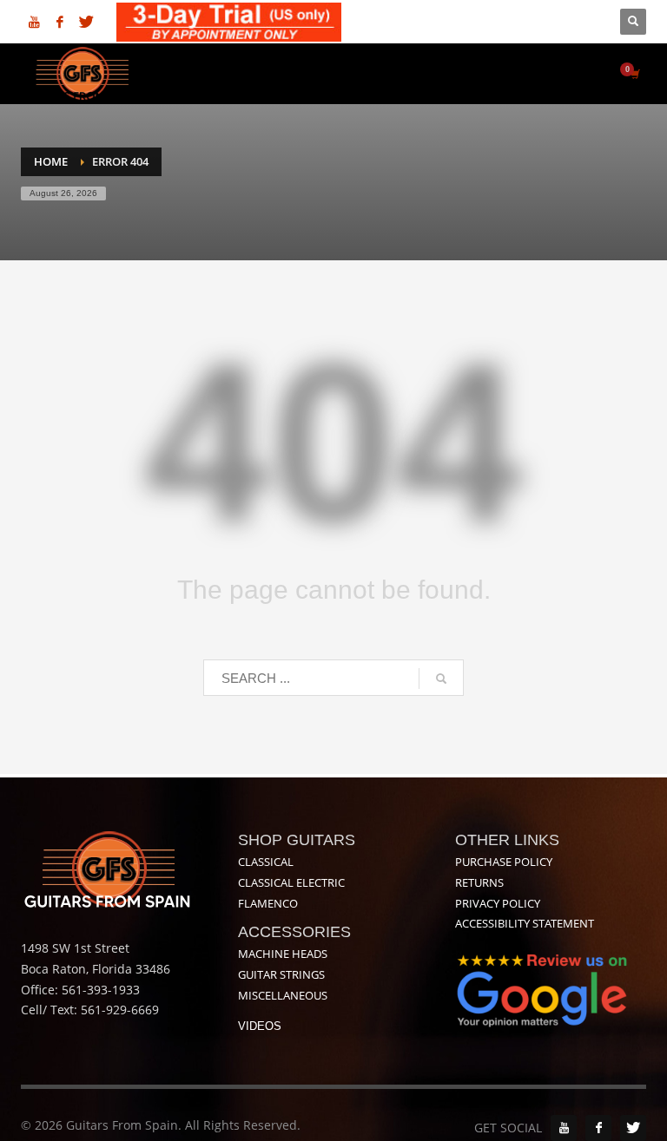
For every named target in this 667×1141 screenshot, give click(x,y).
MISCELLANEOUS (282, 995)
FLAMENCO (268, 903)
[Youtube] (34, 22)
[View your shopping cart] (634, 73)
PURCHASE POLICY (503, 861)
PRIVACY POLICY (497, 903)
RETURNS (479, 882)
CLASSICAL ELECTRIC (291, 882)
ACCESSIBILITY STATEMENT (524, 923)
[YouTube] (564, 1128)
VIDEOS (259, 1026)
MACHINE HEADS (282, 953)
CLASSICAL (266, 861)
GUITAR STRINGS (281, 974)
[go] (441, 678)
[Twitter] (86, 22)
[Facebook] (60, 22)
